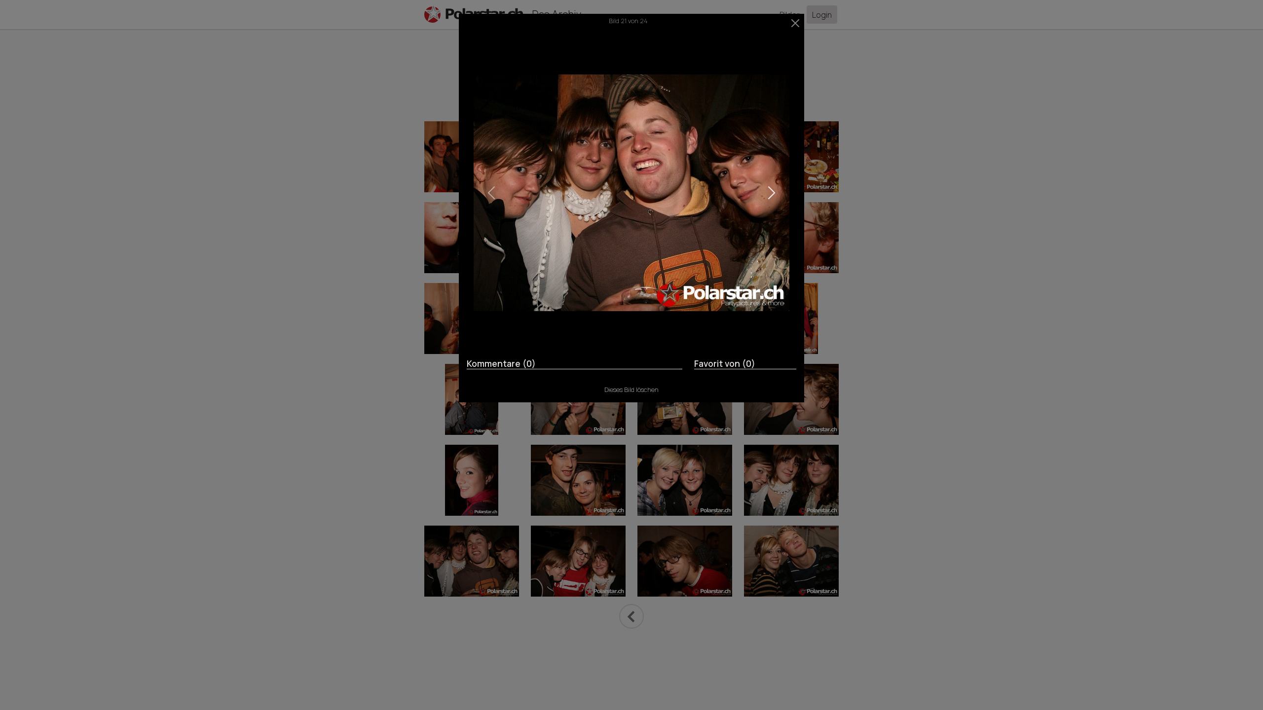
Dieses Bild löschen (631, 389)
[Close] (795, 23)
